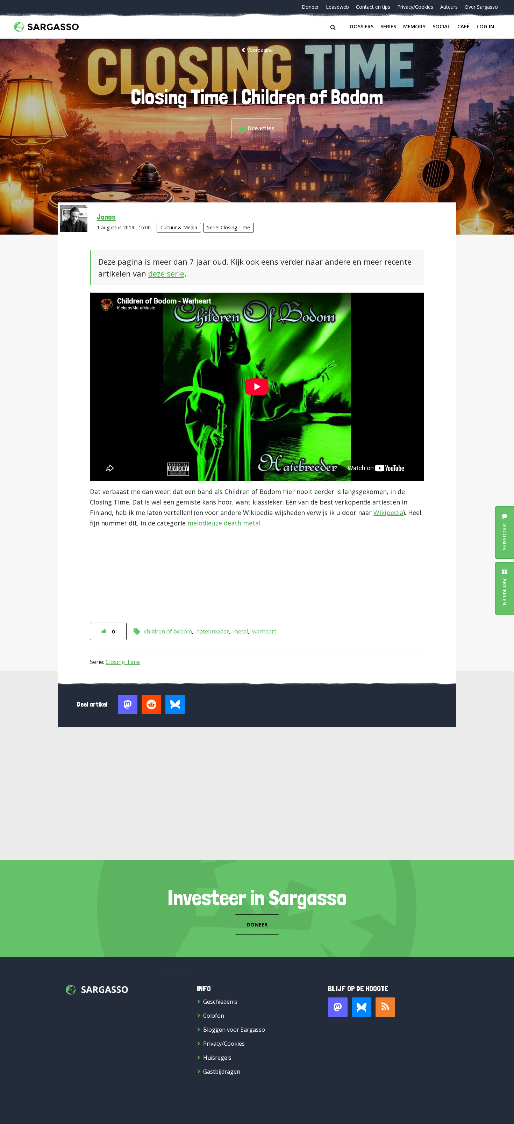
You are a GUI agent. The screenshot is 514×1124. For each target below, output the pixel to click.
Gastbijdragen (221, 1071)
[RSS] (385, 1007)
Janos (106, 216)
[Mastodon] (338, 1007)
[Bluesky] (361, 1007)
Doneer (310, 6)
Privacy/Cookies (415, 6)
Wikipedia (388, 512)
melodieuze (204, 523)
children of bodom (168, 631)
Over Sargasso (481, 6)
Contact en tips (373, 6)
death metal (242, 523)
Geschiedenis (220, 1001)
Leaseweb (337, 6)
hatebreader (212, 631)
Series (388, 26)
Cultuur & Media (178, 227)
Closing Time (235, 227)
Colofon (213, 1015)
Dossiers (361, 26)
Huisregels (217, 1057)
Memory (414, 26)
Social (441, 26)
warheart (264, 631)
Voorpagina (260, 49)
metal (240, 631)
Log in (485, 26)
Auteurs (449, 6)
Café (463, 26)
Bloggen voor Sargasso (234, 1029)
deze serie (166, 273)
